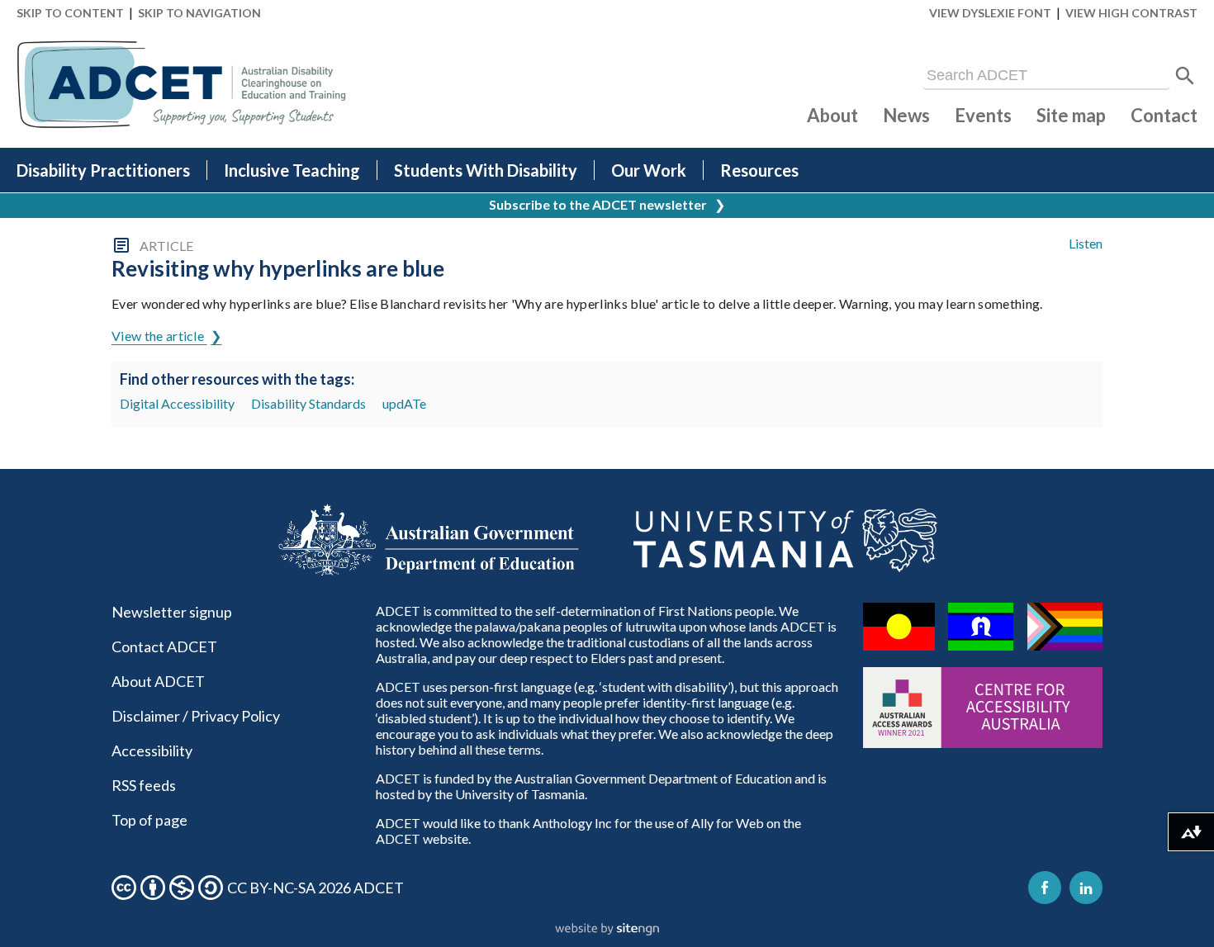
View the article (158, 335)
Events (983, 115)
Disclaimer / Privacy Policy (195, 716)
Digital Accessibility (177, 403)
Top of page (149, 820)
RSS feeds (143, 785)
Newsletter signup (171, 612)
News (906, 115)
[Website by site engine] (607, 930)
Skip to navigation (199, 13)
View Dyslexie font (990, 13)
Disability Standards (308, 403)
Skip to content (70, 13)
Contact (1164, 115)
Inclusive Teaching (292, 170)
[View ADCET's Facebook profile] (1044, 887)
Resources (759, 170)
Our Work (648, 170)
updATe (404, 403)
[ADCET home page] (182, 84)
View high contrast (1131, 13)
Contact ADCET (164, 646)
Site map (1071, 115)
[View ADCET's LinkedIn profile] (1086, 887)
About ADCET (158, 681)
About (832, 115)
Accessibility (151, 750)
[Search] (1185, 76)
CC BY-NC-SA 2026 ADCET (315, 887)
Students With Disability (485, 170)
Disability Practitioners (103, 170)
